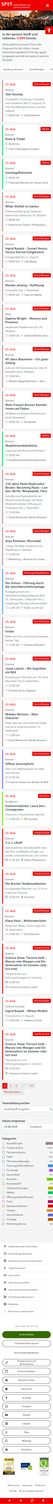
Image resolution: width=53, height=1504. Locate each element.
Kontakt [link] (13, 1491)
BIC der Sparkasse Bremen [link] (31, 1491)
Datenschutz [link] (13, 1485)
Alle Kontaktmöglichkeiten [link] (26, 1353)
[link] (49, 30)
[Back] (10, 1501)
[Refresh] (32, 1501)
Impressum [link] (27, 1485)
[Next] (21, 1501)
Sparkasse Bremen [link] (13, 69)
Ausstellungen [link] (36, 69)
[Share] (43, 1501)
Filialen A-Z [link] (40, 1485)
